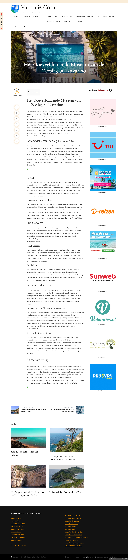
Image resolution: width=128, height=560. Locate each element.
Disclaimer (68, 557)
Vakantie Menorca (71, 524)
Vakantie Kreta (16, 532)
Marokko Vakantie (71, 540)
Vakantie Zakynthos (18, 524)
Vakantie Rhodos (17, 526)
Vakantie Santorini (17, 529)
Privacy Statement (88, 557)
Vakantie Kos (15, 521)
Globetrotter (17, 96)
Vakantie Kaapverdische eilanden (76, 537)
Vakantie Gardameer (72, 521)
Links (115, 557)
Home (16, 16)
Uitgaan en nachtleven (31, 16)
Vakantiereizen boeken (105, 16)
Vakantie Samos (16, 518)
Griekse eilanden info (18, 545)
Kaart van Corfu (53, 21)
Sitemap (80, 21)
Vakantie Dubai (70, 526)
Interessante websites (104, 557)
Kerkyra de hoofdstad (63, 16)
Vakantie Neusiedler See (74, 532)
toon (36, 92)
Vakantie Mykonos (17, 535)
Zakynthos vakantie (18, 537)
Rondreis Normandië (72, 516)
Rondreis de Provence (73, 518)
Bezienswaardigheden (84, 16)
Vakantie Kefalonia (17, 540)
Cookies (77, 557)
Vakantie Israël (70, 529)
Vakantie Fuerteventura (73, 535)
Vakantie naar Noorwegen (74, 543)
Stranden (47, 16)
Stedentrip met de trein (73, 546)
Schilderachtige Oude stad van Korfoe (66, 492)
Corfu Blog (68, 21)
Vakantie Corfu (39, 7)
